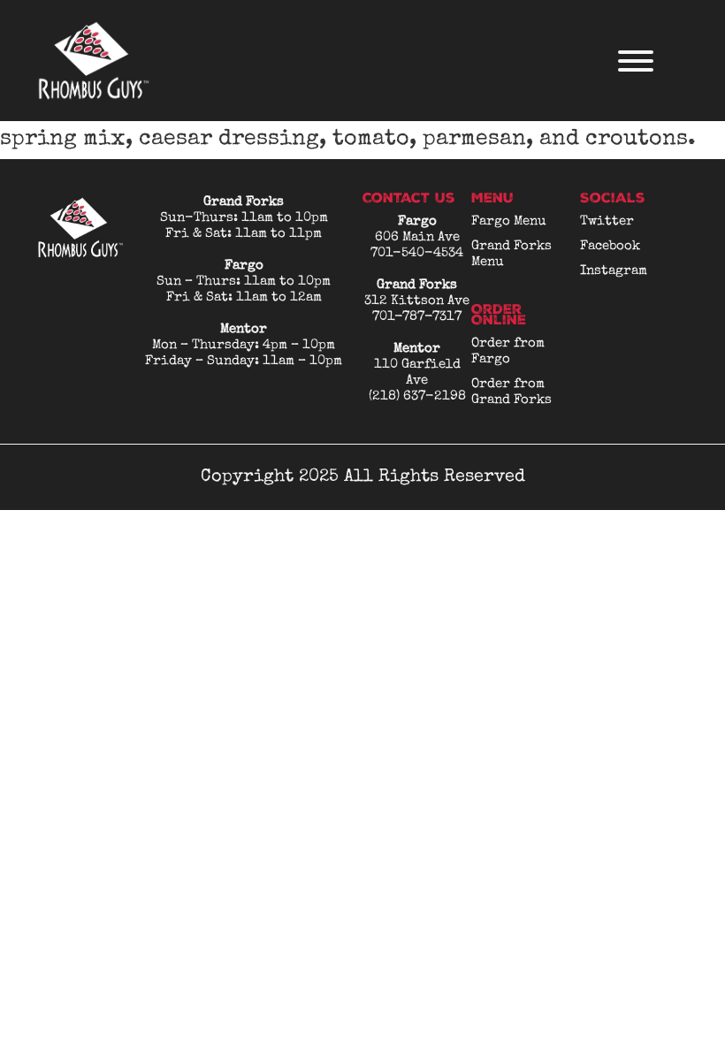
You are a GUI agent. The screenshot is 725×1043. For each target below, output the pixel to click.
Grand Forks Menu (511, 254)
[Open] (635, 61)
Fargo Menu (508, 221)
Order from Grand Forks (511, 392)
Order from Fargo (508, 351)
